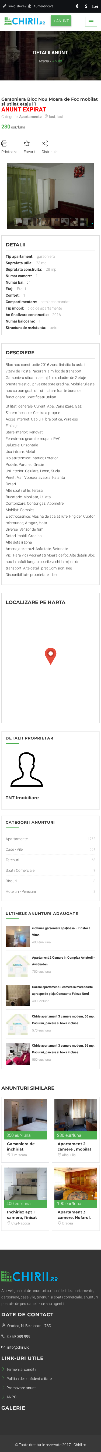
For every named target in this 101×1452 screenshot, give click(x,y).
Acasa (44, 61)
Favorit (30, 152)
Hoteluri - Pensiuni (21, 891)
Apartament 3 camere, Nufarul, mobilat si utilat (74, 1217)
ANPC (11, 1397)
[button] (91, 21)
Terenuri (12, 860)
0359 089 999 (18, 1336)
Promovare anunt (21, 1388)
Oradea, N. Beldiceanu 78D (28, 1326)
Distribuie (49, 152)
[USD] (85, 6)
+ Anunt (61, 21)
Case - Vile (14, 849)
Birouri (11, 881)
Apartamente (17, 839)
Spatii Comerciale (20, 870)
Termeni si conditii (21, 1369)
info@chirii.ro (17, 1347)
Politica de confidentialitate (29, 1378)
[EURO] (76, 6)
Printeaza (9, 152)
